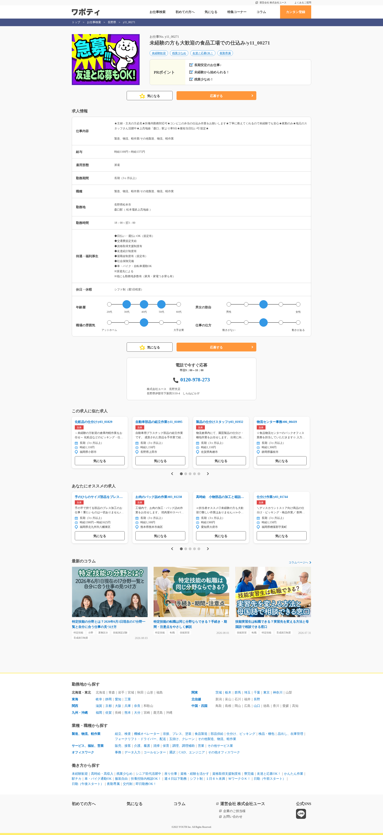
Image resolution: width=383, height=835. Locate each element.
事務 (118, 752)
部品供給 (217, 733)
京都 (108, 705)
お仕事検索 (158, 12)
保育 (166, 745)
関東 (195, 692)
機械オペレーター (147, 733)
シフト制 (196, 778)
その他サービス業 (220, 745)
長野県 (112, 22)
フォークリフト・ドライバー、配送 (140, 739)
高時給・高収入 (102, 773)
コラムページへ (298, 562)
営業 (201, 745)
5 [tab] (198, 473)
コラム (261, 12)
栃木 (228, 692)
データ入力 (132, 752)
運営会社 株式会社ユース (273, 2)
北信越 (196, 699)
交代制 (127, 784)
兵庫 (127, 705)
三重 (127, 699)
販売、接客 (123, 745)
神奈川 (277, 692)
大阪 (118, 705)
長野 (257, 699)
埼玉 (247, 692)
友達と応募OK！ (202, 53)
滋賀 (99, 705)
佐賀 (108, 712)
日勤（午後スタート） (88, 784)
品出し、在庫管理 (290, 733)
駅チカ (76, 778)
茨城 (218, 692)
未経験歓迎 (159, 53)
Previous (171, 473)
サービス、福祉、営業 (88, 745)
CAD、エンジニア (192, 752)
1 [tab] (181, 473)
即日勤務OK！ (146, 784)
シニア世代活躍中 (148, 773)
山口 (257, 705)
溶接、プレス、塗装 (177, 733)
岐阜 (99, 699)
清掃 (156, 745)
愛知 (118, 699)
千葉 (257, 692)
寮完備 (249, 773)
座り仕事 (170, 773)
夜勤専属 (225, 53)
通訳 (172, 752)
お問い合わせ (232, 816)
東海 (75, 699)
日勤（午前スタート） (270, 778)
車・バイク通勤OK (98, 778)
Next (207, 473)
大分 (137, 712)
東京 (266, 692)
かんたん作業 (293, 773)
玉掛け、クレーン (182, 739)
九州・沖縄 (80, 712)
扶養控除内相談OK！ (146, 778)
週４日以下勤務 (175, 778)
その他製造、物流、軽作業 (217, 739)
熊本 (127, 712)
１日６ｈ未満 (215, 778)
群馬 (238, 692)
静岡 (108, 699)
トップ (76, 22)
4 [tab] (194, 473)
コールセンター (155, 752)
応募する (216, 96)
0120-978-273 (195, 380)
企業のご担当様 (234, 811)
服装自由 (121, 778)
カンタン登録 (295, 12)
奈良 (137, 705)
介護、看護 (142, 745)
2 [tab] (185, 473)
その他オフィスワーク (224, 752)
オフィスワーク (83, 752)
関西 (75, 705)
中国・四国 (199, 705)
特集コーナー (237, 12)
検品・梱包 (266, 733)
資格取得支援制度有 (226, 773)
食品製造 (201, 733)
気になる (211, 12)
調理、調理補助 (183, 745)
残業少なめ (179, 53)
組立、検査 (123, 733)
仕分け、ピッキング (241, 733)
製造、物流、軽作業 (86, 733)
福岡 (99, 712)
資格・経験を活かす (194, 773)
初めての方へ (185, 12)
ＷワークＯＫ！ (239, 778)
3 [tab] (190, 473)
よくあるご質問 (302, 2)
